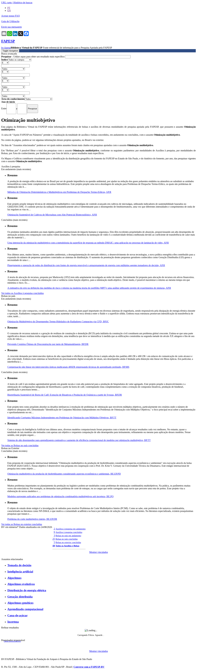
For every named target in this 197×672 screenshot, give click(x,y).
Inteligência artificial (20, 571)
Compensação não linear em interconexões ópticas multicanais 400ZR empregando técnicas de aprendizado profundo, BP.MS (68, 367)
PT (8, 7)
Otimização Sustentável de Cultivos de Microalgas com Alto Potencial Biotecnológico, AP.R (52, 214)
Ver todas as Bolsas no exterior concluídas (21, 524)
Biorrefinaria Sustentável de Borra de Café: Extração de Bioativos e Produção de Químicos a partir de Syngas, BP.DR (64, 395)
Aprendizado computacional (25, 609)
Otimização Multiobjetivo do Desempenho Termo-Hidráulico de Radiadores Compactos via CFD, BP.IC (58, 321)
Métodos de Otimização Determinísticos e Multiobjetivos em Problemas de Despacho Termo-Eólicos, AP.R (59, 192)
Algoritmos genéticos (20, 602)
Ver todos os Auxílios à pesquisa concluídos (22, 293)
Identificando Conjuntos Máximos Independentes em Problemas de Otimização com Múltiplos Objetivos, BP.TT (61, 417)
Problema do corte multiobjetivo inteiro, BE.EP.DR (32, 519)
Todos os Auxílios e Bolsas (67, 546)
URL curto (6, 2)
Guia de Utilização (10, 21)
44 (53, 545)
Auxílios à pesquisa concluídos (69, 532)
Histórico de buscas (22, 2)
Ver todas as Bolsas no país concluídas (19, 445)
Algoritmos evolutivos (21, 584)
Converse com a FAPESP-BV (89, 667)
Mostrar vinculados (98, 552)
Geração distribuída (20, 596)
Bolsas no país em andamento (68, 535)
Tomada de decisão (19, 565)
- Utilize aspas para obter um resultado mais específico (33, 56)
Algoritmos (14, 577)
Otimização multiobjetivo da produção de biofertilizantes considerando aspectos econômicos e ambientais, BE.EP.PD (64, 473)
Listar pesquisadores (12, 641)
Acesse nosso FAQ (10, 15)
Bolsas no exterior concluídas (68, 542)
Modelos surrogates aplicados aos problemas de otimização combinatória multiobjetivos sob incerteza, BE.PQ (60, 496)
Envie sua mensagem (11, 27)
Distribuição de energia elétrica (26, 590)
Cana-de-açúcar (17, 615)
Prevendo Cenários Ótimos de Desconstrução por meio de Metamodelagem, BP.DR (47, 344)
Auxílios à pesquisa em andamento (71, 529)
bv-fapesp (6, 47)
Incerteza (13, 621)
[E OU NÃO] (5, 62)
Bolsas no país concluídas (67, 539)
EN (9, 10)
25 (53, 539)
